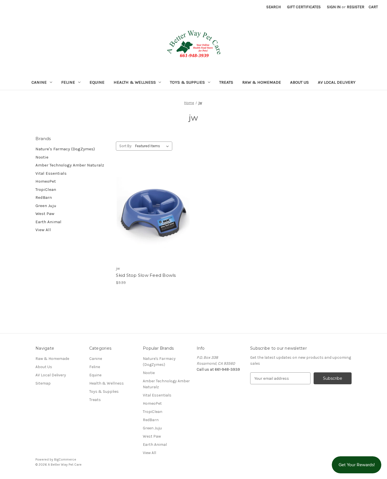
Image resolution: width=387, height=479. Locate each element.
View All (43, 229)
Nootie (41, 157)
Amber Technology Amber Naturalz (69, 165)
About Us (299, 82)
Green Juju (45, 205)
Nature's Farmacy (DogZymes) (65, 148)
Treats (226, 82)
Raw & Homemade (261, 82)
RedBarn (43, 197)
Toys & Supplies (187, 82)
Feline (68, 82)
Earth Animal (48, 221)
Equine (97, 82)
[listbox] (153, 146)
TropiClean (45, 189)
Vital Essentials (51, 173)
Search (273, 7)
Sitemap (43, 383)
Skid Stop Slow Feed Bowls (146, 275)
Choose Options (153, 218)
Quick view (148, 208)
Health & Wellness (135, 82)
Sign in (334, 7)
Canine (39, 82)
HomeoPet (45, 181)
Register (355, 7)
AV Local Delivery (337, 82)
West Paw (44, 213)
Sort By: (125, 146)
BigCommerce (65, 459)
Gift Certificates (304, 7)
